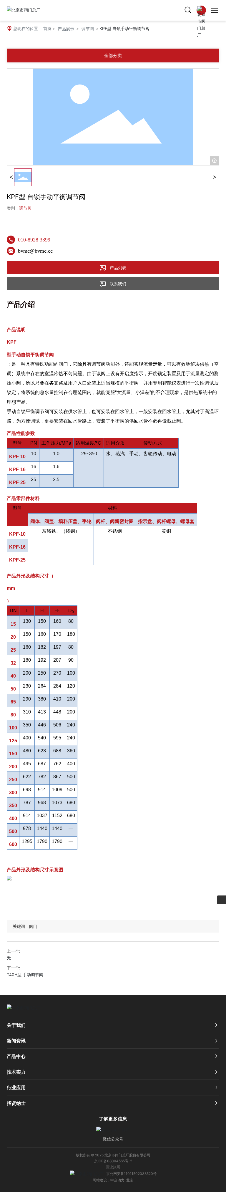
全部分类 (113, 55)
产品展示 (66, 28)
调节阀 (88, 28)
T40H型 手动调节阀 (25, 974)
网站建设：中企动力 (108, 1180)
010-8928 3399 (34, 240)
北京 (129, 1180)
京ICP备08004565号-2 (113, 1161)
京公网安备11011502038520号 (131, 1173)
